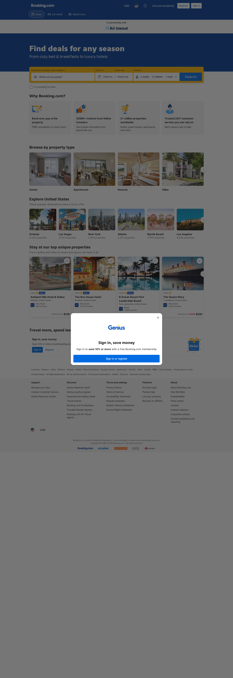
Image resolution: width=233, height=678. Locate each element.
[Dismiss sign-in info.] (158, 317)
